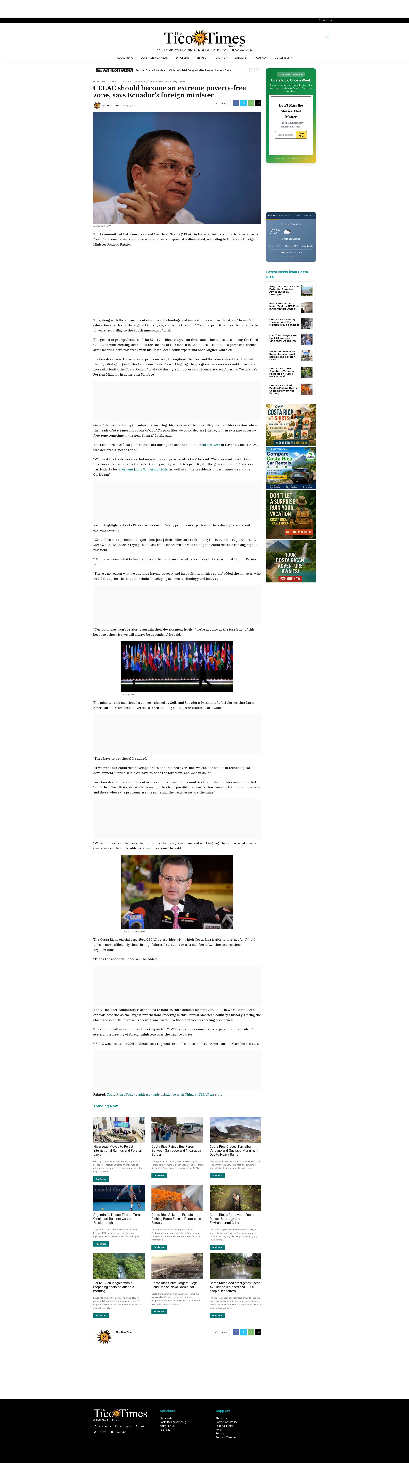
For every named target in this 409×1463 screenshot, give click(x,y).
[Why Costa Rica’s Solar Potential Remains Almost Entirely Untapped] (307, 290)
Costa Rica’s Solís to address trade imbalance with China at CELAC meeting (164, 1094)
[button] (328, 37)
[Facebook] (236, 103)
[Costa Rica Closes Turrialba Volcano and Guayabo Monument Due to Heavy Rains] (235, 1130)
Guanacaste (284, 215)
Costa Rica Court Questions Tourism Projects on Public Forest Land (281, 372)
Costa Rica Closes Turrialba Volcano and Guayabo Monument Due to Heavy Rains (234, 1150)
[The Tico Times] (97, 105)
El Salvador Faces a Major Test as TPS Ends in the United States (284, 306)
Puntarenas (309, 215)
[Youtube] (112, 1432)
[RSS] (137, 1426)
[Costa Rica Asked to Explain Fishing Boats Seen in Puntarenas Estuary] (177, 1198)
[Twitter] (243, 103)
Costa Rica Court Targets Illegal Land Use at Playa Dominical (174, 1285)
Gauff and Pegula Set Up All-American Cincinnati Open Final (283, 338)
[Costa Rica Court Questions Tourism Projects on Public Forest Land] (307, 372)
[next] (257, 70)
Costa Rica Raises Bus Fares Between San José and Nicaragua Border (176, 1150)
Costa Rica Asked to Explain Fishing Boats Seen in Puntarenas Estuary (176, 1219)
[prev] (251, 70)
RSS (143, 1426)
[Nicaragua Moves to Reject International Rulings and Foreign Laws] (119, 1130)
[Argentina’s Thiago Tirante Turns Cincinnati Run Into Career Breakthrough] (119, 1198)
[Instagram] (116, 1426)
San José (272, 215)
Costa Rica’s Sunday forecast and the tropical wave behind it (284, 322)
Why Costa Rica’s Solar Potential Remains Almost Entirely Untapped (284, 290)
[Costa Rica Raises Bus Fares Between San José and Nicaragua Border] (177, 1130)
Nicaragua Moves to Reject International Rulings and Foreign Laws (117, 1150)
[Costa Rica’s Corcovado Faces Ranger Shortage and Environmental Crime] (235, 1198)
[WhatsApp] (251, 103)
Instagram (126, 1426)
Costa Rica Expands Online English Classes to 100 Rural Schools (176, 70)
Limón (297, 215)
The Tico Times (112, 105)
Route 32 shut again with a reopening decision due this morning (113, 1287)
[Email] (258, 103)
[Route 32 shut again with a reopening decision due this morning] (119, 1266)
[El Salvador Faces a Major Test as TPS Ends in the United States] (307, 307)
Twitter (103, 1431)
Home (96, 81)
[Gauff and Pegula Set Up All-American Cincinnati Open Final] (307, 339)
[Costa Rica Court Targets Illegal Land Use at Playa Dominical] (177, 1266)
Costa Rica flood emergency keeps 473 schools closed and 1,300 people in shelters (235, 1287)
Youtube (121, 1431)
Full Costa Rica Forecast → (291, 253)
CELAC (104, 81)
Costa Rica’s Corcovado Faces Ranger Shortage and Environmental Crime (232, 1219)
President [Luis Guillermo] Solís (143, 469)
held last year (209, 445)
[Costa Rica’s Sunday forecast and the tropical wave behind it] (307, 323)
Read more (101, 1179)
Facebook (105, 1426)
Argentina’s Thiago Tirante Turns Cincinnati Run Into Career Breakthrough (117, 1219)
